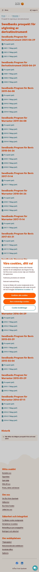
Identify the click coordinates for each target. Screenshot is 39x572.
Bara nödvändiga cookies (19, 302)
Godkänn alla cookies (19, 295)
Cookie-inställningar (19, 308)
